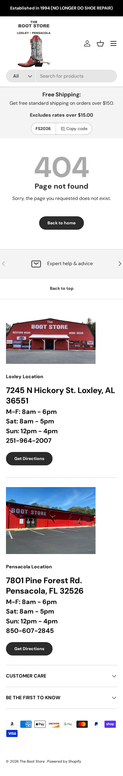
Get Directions (29, 458)
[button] (100, 43)
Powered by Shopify (64, 761)
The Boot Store (33, 761)
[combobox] (61, 76)
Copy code (76, 128)
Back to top (61, 288)
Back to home (61, 223)
